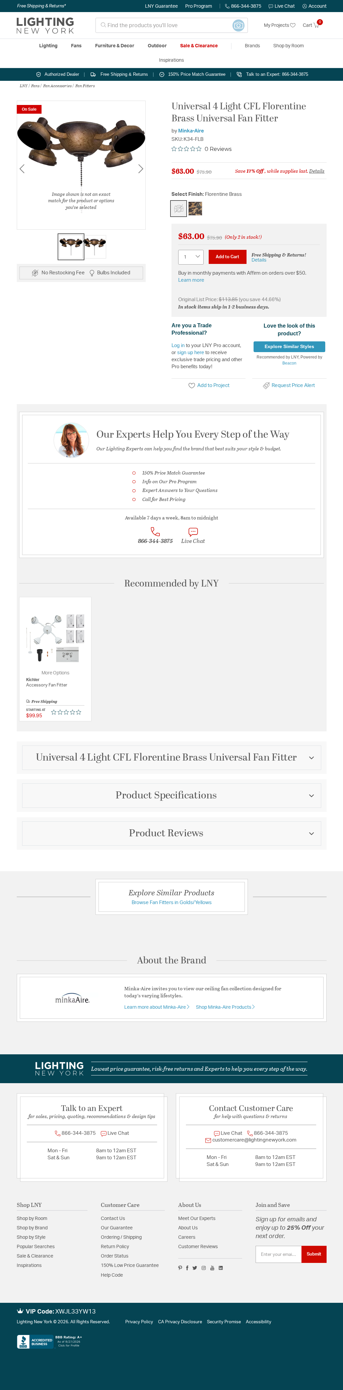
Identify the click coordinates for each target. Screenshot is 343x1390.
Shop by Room (32, 1218)
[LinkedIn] (220, 1268)
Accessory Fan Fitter (46, 685)
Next (140, 168)
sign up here (190, 352)
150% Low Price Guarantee (130, 1265)
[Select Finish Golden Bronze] (195, 209)
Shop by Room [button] (288, 46)
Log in (178, 345)
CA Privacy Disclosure (180, 1322)
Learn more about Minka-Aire (155, 1007)
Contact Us (113, 1218)
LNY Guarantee (161, 6)
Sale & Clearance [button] (199, 46)
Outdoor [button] (157, 46)
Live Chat (285, 6)
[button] (314, 6)
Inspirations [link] (171, 60)
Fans (35, 85)
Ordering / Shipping (121, 1237)
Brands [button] (252, 46)
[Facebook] (187, 1268)
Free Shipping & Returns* (41, 6)
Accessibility (258, 1322)
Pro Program (198, 6)
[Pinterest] (180, 1268)
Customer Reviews (198, 1246)
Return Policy (115, 1246)
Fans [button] (76, 46)
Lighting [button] (48, 46)
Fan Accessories (57, 85)
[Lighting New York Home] (45, 25)
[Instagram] (203, 1268)
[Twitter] (194, 1268)
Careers (186, 1237)
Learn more (191, 280)
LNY (23, 85)
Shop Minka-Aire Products (224, 1007)
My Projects (277, 25)
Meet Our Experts (196, 1218)
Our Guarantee (117, 1228)
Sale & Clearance (35, 1256)
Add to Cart (227, 257)
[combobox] (171, 25)
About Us (188, 1228)
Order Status (114, 1256)
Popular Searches (36, 1246)
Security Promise (224, 1322)
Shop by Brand (32, 1228)
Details (317, 170)
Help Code (112, 1275)
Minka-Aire (191, 130)
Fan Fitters (85, 85)
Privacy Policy (139, 1322)
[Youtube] (212, 1268)
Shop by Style (31, 1237)
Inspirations (29, 1265)
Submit (314, 1254)
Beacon (289, 363)
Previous (21, 168)
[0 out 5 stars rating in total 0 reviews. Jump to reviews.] (67, 712)
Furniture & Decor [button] (114, 46)
